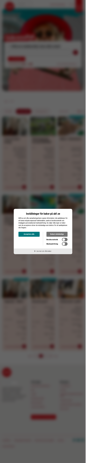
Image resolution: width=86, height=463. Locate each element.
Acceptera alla (29, 234)
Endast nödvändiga (57, 234)
